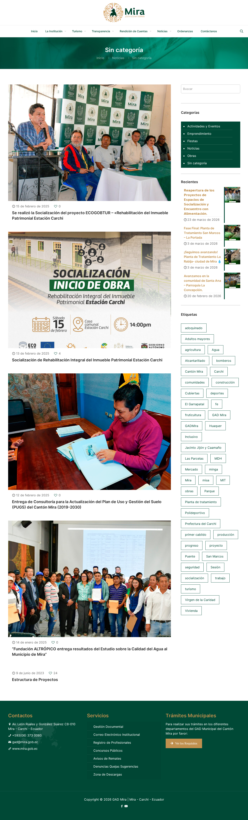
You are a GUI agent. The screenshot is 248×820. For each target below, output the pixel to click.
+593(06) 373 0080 (27, 735)
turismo (190, 589)
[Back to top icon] (229, 812)
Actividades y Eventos (203, 126)
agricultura (193, 350)
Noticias (118, 58)
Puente (190, 556)
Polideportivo (195, 513)
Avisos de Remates (107, 758)
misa (205, 480)
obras (189, 491)
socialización (194, 578)
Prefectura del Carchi (200, 524)
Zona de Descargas (107, 774)
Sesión (215, 567)
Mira (188, 480)
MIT (223, 480)
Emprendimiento (199, 134)
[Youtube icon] (126, 806)
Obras (191, 156)
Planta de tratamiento (201, 502)
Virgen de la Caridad (200, 600)
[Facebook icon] (121, 806)
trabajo (220, 578)
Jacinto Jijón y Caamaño (203, 448)
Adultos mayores (197, 339)
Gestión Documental (108, 727)
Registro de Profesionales (112, 742)
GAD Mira (219, 415)
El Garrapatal (194, 404)
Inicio (100, 58)
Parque (209, 491)
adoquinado (193, 328)
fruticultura (193, 415)
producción (225, 535)
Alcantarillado (195, 361)
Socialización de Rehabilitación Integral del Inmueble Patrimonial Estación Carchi (87, 360)
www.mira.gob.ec (25, 748)
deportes (217, 393)
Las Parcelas (194, 458)
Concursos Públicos (107, 750)
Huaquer (215, 426)
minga (213, 469)
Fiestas (192, 141)
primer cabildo (195, 535)
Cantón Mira (194, 371)
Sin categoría (197, 163)
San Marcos (214, 556)
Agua (215, 350)
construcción (225, 382)
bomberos (223, 361)
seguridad (192, 567)
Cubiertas (192, 393)
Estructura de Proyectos (35, 679)
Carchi (219, 371)
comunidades (195, 382)
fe (216, 404)
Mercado (191, 469)
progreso (191, 545)
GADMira (191, 426)
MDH (218, 458)
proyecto (216, 545)
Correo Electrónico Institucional (116, 735)
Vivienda (191, 611)
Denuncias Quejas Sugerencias (115, 766)
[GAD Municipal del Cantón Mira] (124, 12)
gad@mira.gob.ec (25, 742)
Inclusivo (191, 437)
